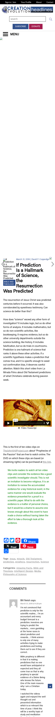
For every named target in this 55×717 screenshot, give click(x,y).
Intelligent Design (23, 571)
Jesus (13, 559)
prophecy (20, 562)
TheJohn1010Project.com (16, 451)
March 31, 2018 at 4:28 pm (31, 604)
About (39, 2)
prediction (8, 562)
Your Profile (26, 2)
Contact (49, 2)
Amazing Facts (24, 568)
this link (47, 462)
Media (37, 571)
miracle (21, 559)
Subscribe (20, 26)
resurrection (32, 562)
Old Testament (34, 559)
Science (45, 562)
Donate (36, 26)
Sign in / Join (10, 2)
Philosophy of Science (15, 574)
